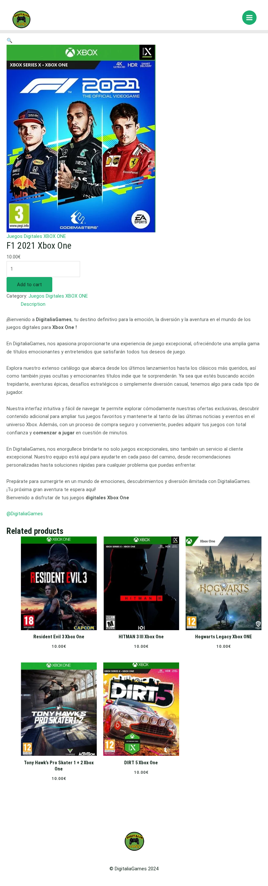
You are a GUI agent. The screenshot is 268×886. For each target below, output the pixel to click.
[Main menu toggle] (249, 17)
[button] (9, 40)
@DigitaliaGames (25, 514)
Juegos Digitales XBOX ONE (36, 236)
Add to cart (29, 285)
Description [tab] (33, 304)
